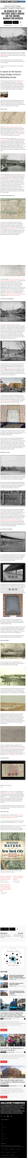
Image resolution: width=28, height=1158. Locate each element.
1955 (13, 791)
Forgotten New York (17, 825)
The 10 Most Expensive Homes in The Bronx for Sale (18, 936)
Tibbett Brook (10, 291)
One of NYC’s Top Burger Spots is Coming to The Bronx (16, 983)
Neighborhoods (4, 8)
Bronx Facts (14, 4)
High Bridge (17, 82)
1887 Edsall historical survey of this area (12, 127)
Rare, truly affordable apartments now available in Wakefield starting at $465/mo (17, 992)
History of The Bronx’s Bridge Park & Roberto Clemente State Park (5, 878)
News (2, 1018)
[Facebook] (1, 1116)
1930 (8, 791)
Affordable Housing (4, 1085)
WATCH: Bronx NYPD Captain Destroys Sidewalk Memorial (5, 936)
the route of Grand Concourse (13, 295)
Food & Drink (3, 1052)
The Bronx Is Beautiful (20, 8)
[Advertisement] (14, 251)
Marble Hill (20, 131)
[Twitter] (4, 1116)
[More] (20, 22)
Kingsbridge (11, 8)
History (12, 6)
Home (10, 4)
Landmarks (18, 6)
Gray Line (17, 822)
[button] (9, 576)
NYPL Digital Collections (9, 792)
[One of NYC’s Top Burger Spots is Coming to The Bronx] (4, 985)
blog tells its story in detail (14, 754)
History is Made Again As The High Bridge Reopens (18, 878)
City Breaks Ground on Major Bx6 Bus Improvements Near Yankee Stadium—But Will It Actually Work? (17, 976)
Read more (3, 1030)
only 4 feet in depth (11, 227)
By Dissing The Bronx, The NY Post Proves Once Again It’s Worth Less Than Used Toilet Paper (5, 887)
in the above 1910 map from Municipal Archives (14, 747)
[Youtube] (8, 1116)
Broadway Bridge (11, 519)
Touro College (13, 817)
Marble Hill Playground (6, 400)
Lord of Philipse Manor (15, 178)
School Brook (17, 133)
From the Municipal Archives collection (9, 324)
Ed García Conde (8, 25)
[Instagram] (11, 1116)
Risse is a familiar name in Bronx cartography (15, 294)
